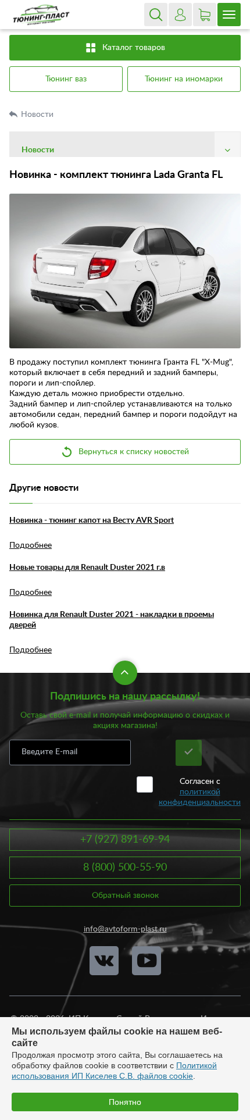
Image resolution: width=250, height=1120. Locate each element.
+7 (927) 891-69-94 (125, 839)
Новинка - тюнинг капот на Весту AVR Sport (91, 520)
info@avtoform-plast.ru (125, 929)
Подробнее (30, 545)
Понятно (125, 1102)
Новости (38, 114)
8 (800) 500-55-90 (125, 867)
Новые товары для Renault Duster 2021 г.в (87, 567)
